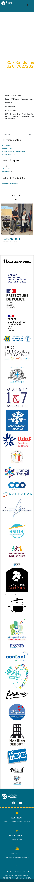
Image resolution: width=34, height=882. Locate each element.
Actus (4, 166)
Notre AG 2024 (7, 146)
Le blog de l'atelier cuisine (10, 183)
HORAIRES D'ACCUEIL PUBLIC (17, 872)
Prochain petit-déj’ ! (8, 154)
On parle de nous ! (7, 148)
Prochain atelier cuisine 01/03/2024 (13, 151)
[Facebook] (13, 802)
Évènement (5, 171)
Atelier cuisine (6, 169)
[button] (27, 5)
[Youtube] (20, 802)
